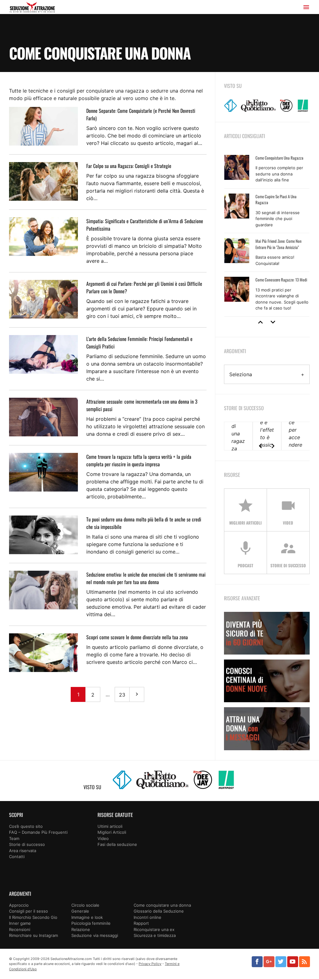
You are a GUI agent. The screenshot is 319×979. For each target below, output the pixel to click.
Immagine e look (87, 917)
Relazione (80, 929)
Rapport (141, 923)
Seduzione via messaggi (94, 935)
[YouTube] (292, 961)
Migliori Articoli (112, 832)
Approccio (19, 905)
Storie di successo (27, 844)
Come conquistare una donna (162, 905)
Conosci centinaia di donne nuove (267, 681)
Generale (80, 911)
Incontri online (147, 917)
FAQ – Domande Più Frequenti (38, 832)
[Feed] (304, 961)
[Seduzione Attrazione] (32, 8)
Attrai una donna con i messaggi (267, 728)
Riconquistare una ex (154, 929)
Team (14, 838)
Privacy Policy (150, 964)
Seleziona (240, 374)
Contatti (17, 856)
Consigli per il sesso (28, 911)
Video (103, 838)
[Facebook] (257, 961)
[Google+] (269, 961)
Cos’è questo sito (26, 826)
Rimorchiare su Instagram (33, 935)
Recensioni (19, 929)
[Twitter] (280, 961)
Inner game (20, 923)
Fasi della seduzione (117, 844)
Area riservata (22, 850)
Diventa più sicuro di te (267, 633)
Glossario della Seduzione (159, 911)
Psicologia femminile (91, 923)
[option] (267, 233)
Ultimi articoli (110, 826)
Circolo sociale (85, 905)
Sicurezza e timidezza (155, 935)
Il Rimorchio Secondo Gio (33, 917)
